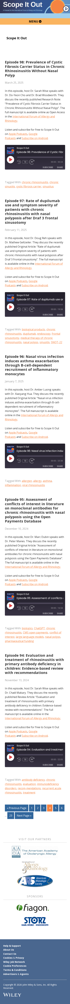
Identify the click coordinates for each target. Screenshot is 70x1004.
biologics (27, 628)
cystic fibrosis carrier (28, 186)
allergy (37, 481)
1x (25, 162)
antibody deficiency (33, 780)
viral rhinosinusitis (33, 485)
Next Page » (24, 816)
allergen (27, 481)
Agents (24, 974)
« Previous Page (16, 808)
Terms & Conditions (15, 969)
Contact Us (9, 953)
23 (11, 815)
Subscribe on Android (35, 138)
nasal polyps (30, 342)
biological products (33, 329)
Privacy (20, 957)
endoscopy (43, 333)
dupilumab (29, 333)
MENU (34, 21)
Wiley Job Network (14, 961)
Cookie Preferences (14, 965)
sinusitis (45, 342)
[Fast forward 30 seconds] (33, 162)
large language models (30, 637)
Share (60, 167)
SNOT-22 (56, 342)
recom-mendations (29, 788)
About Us (8, 949)
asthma (47, 481)
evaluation (29, 784)
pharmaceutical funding (19, 641)
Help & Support (12, 945)
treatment (29, 792)
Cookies (8, 957)
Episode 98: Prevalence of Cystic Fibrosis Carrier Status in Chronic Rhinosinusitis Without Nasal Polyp (35, 68)
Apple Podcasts (18, 134)
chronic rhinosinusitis (35, 182)
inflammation (13, 485)
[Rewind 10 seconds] (19, 162)
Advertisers (10, 974)
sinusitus (48, 186)
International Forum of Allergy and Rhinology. (33, 567)
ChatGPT (39, 628)
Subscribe (48, 167)
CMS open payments (35, 632)
